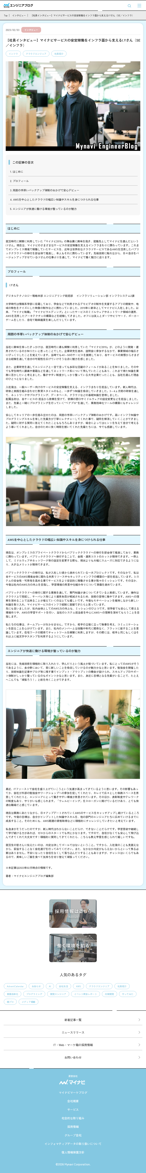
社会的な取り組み (73, 1118)
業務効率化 (12, 994)
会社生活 (63, 986)
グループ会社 (73, 1135)
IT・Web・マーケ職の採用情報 (73, 1045)
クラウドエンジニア (36, 53)
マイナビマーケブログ (73, 1092)
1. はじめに (16, 171)
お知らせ (36, 986)
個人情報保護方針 (73, 1152)
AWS (78, 986)
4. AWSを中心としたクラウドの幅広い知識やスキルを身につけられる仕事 (54, 199)
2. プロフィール (19, 181)
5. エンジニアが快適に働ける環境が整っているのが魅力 (43, 209)
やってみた (127, 994)
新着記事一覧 (73, 1020)
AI (50, 986)
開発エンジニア (58, 994)
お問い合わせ (73, 1057)
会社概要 (73, 1101)
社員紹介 (58, 53)
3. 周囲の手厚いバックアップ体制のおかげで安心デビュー (44, 190)
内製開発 (109, 994)
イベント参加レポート (85, 994)
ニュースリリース (73, 1032)
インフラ (13, 53)
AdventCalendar (15, 986)
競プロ (10, 1001)
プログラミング (34, 994)
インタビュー (31, 29)
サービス (73, 1110)
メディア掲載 (28, 1001)
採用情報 (73, 1127)
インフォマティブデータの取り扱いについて (73, 1144)
